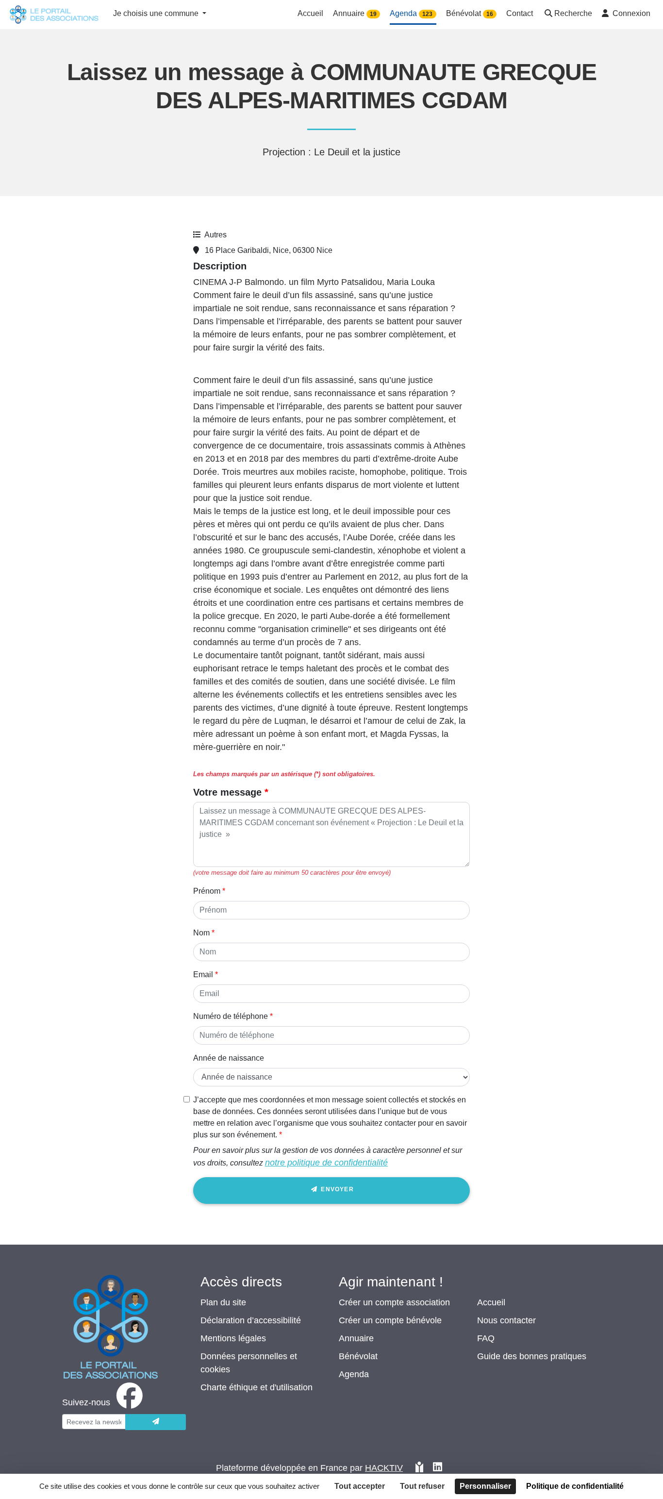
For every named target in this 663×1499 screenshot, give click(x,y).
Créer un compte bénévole (390, 1320)
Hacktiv (384, 1468)
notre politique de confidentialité (326, 1162)
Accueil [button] (310, 13)
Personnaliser (485, 1486)
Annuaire (356, 1338)
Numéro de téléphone (230, 1016)
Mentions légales (233, 1338)
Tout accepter (359, 1486)
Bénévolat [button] (469, 13)
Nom (201, 933)
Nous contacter (506, 1320)
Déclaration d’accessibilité (250, 1320)
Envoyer (336, 1189)
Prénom (206, 891)
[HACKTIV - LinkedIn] (437, 1468)
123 (427, 14)
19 (373, 14)
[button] (567, 14)
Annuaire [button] (355, 13)
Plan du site (223, 1302)
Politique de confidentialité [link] (575, 1486)
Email (203, 974)
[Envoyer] (155, 1422)
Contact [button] (519, 13)
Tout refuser (422, 1486)
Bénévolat (358, 1356)
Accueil (491, 1302)
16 (489, 14)
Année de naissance (228, 1058)
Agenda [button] (411, 13)
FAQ (486, 1338)
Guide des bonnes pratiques (531, 1356)
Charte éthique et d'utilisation (256, 1387)
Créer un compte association (394, 1302)
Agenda (354, 1374)
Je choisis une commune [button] (156, 13)
